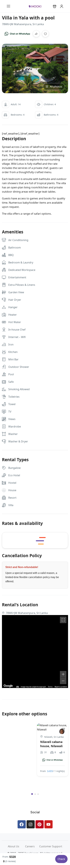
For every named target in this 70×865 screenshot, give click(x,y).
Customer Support (50, 846)
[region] (35, 651)
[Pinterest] (39, 824)
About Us (16, 846)
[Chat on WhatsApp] (17, 33)
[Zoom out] (63, 681)
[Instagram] (31, 824)
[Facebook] (22, 824)
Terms (50, 687)
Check (61, 859)
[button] (54, 6)
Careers (32, 846)
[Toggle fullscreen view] (63, 620)
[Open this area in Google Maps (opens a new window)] (8, 686)
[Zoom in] (63, 674)
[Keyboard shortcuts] (17, 687)
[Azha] (62, 731)
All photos (56, 86)
